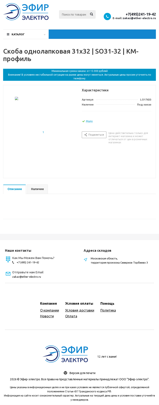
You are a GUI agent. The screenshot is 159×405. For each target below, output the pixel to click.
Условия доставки (79, 310)
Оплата (71, 316)
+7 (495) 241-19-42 (28, 262)
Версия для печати (82, 373)
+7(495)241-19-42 (141, 14)
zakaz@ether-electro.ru (139, 18)
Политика (108, 310)
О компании (49, 310)
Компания (48, 303)
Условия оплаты (79, 303)
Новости (47, 316)
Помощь (107, 303)
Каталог (18, 34)
